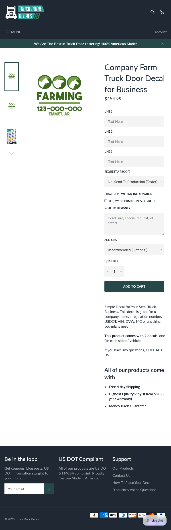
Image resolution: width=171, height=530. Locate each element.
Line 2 (108, 131)
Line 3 (108, 151)
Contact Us (121, 475)
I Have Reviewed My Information (128, 194)
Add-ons (110, 240)
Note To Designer (117, 208)
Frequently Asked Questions (134, 489)
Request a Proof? (117, 171)
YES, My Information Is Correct (131, 201)
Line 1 (108, 111)
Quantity (111, 261)
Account (161, 32)
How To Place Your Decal (131, 482)
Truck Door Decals (27, 519)
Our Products (123, 468)
